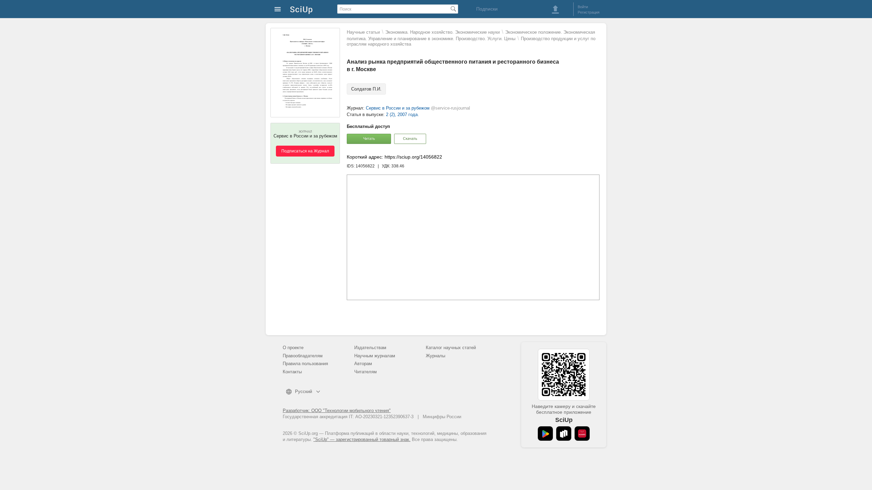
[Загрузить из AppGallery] (582, 433)
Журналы (435, 355)
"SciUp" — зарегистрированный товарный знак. (361, 439)
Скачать (410, 138)
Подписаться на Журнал (305, 151)
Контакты (292, 371)
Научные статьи (363, 32)
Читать (369, 138)
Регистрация (589, 12)
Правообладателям (303, 355)
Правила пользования (305, 363)
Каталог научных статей (451, 347)
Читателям (365, 371)
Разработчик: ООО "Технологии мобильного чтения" (337, 410)
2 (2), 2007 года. (402, 114)
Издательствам (370, 347)
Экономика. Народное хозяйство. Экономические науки (442, 32)
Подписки (487, 9)
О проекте (293, 347)
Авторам (363, 363)
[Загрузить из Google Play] (545, 433)
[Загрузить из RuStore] (564, 433)
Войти (583, 7)
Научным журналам (374, 355)
